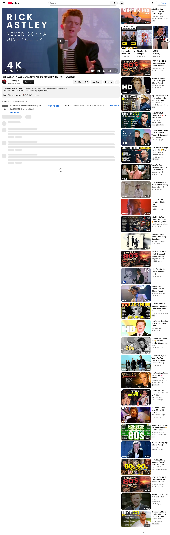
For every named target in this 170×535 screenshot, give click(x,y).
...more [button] (36, 95)
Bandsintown (14, 112)
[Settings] (152, 3)
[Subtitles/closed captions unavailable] (98, 70)
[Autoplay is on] (93, 70)
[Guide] (4, 3)
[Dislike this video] (86, 82)
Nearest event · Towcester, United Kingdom (25, 106)
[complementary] (25, 102)
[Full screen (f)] (115, 70)
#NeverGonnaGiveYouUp (41, 88)
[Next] (167, 40)
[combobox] (80, 3)
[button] (20, 70)
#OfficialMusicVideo (59, 88)
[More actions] (117, 82)
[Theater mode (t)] (109, 70)
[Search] (114, 3)
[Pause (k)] (5, 70)
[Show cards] (116, 11)
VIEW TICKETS (53, 106)
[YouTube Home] (13, 3)
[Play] (61, 41)
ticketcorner (113, 106)
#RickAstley (26, 88)
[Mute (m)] (11, 70)
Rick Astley (12, 81)
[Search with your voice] (121, 3)
